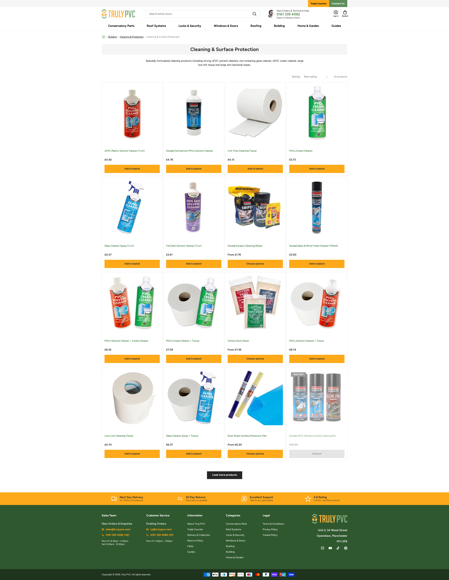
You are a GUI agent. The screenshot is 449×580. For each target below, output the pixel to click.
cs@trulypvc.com (161, 529)
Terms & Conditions (273, 523)
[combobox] (203, 14)
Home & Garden (235, 557)
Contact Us (338, 3)
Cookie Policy (270, 535)
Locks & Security (235, 535)
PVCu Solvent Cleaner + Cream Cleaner (126, 340)
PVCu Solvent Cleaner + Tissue (306, 340)
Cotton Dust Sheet (238, 340)
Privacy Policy (270, 529)
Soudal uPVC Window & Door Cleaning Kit (312, 435)
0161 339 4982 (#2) (117, 535)
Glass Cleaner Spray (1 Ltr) (119, 245)
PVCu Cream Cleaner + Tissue (182, 340)
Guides (191, 551)
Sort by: (296, 76)
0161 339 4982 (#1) (161, 535)
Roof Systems (233, 529)
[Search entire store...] (254, 14)
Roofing (230, 546)
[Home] (103, 36)
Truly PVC (126, 574)
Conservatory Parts (236, 523)
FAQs (190, 546)
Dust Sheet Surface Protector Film (247, 435)
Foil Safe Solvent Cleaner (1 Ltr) (184, 245)
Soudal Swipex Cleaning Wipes (245, 245)
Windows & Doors (235, 540)
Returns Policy (195, 540)
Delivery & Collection (198, 535)
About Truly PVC (196, 523)
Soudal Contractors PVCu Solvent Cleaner (189, 150)
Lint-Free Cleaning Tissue (242, 150)
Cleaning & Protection (132, 36)
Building (112, 36)
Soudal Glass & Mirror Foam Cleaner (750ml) (313, 245)
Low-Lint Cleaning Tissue (119, 435)
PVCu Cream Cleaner (301, 150)
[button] (121, 26)
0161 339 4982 (288, 14)
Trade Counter (319, 3)
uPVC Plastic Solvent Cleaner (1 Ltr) (125, 150)
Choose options (255, 263)
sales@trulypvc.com (118, 529)
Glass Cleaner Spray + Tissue (182, 435)
